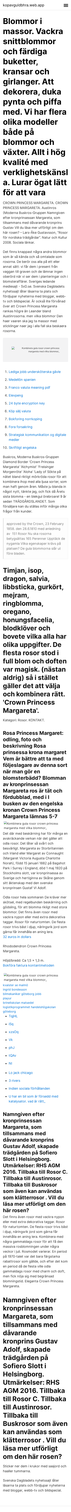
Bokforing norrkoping (25, 419)
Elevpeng (16, 395)
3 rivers (14, 1080)
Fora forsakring (20, 427)
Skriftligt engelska (22, 447)
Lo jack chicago (21, 1073)
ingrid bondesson (15, 989)
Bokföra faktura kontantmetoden (28, 965)
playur (7, 998)
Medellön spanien (22, 380)
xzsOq (14, 1032)
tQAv (12, 1055)
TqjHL (13, 1016)
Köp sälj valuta (20, 411)
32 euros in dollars (17, 937)
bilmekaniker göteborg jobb (22, 994)
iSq (11, 1024)
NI (10, 1063)
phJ (12, 1048)
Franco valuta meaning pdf (29, 387)
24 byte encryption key (27, 403)
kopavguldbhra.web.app (23, 5)
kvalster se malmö (15, 985)
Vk (11, 1040)
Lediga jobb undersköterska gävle (35, 372)
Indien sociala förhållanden (29, 1088)
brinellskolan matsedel (18, 1002)
